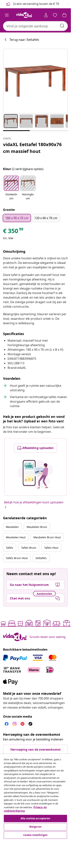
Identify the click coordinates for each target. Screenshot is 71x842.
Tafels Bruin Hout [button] (17, 558)
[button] (11, 188)
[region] (35, 797)
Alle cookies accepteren (35, 818)
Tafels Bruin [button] (28, 547)
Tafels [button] (9, 547)
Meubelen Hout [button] (15, 537)
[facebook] (6, 724)
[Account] (46, 15)
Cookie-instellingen (35, 835)
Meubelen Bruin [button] (37, 527)
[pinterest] (22, 724)
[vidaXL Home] (24, 15)
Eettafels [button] (41, 558)
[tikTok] (30, 724)
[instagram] (14, 724)
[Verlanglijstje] (55, 15)
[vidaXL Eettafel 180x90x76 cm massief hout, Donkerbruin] (35, 81)
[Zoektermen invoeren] (62, 26)
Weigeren (35, 826)
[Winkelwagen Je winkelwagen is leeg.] (64, 15)
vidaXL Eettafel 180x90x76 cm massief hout (32, 147)
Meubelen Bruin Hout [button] (47, 537)
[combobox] (35, 26)
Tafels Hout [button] (51, 547)
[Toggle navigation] (6, 15)
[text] (13, 232)
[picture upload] (35, 474)
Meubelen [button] (12, 527)
